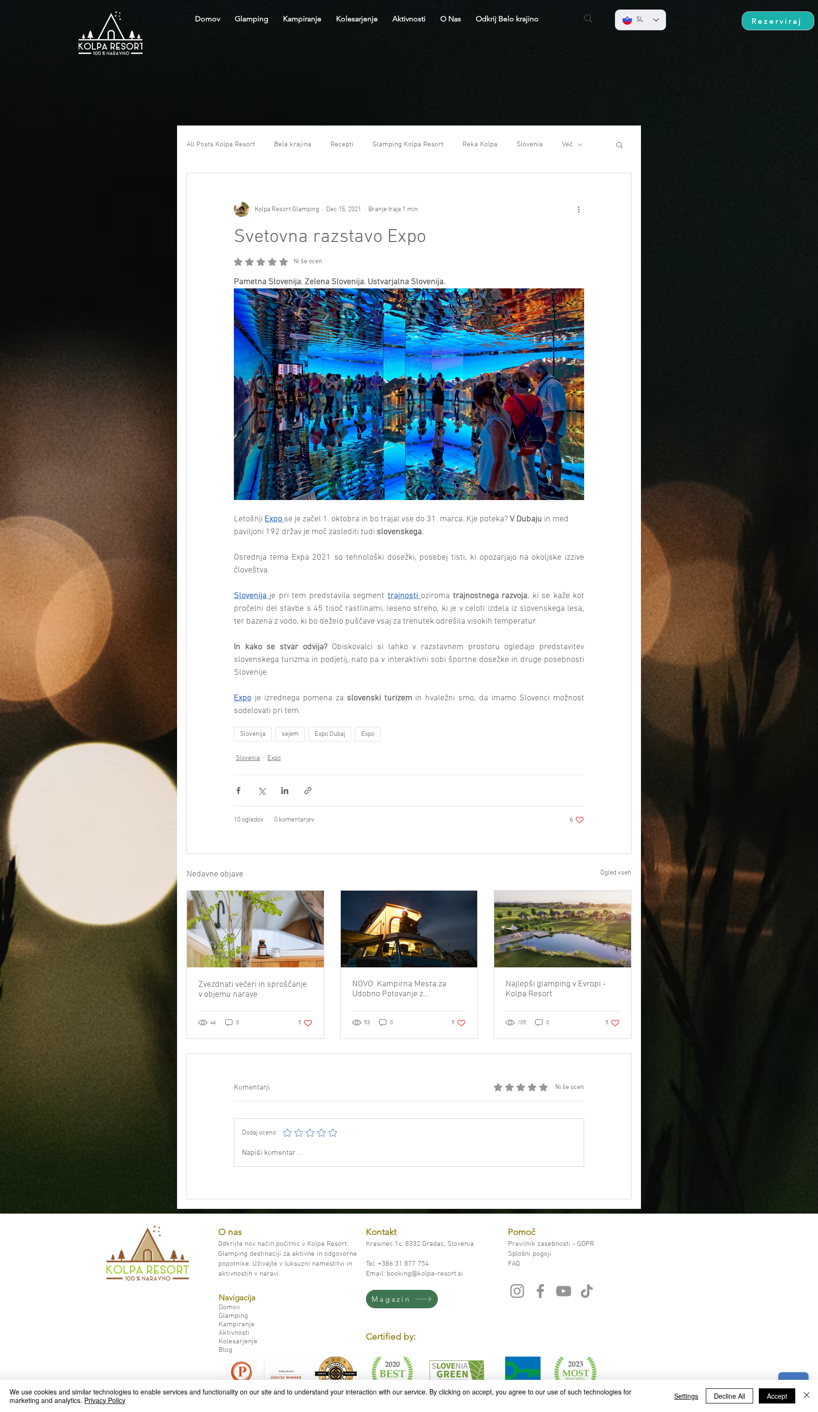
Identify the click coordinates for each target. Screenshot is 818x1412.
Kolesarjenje (238, 1341)
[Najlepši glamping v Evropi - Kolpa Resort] (562, 929)
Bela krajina (292, 144)
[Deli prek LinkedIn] (284, 790)
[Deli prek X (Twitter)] (261, 790)
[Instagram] (517, 1291)
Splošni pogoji (529, 1254)
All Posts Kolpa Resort (221, 144)
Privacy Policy (104, 1400)
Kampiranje (237, 1324)
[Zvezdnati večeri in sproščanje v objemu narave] (255, 929)
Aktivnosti (234, 1333)
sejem (290, 734)
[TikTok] (587, 1291)
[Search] (588, 18)
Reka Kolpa (480, 144)
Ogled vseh (615, 873)
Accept (777, 1396)
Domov (229, 1307)
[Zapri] (806, 1395)
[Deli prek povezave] (307, 790)
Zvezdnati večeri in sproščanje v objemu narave (252, 990)
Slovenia (529, 144)
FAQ (515, 1264)
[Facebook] (540, 1291)
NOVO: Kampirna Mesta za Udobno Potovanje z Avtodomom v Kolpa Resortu (403, 989)
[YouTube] (563, 1291)
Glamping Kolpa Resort (408, 144)
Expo (367, 734)
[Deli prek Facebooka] (238, 790)
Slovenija (253, 734)
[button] (619, 144)
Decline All (729, 1396)
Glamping (233, 1316)
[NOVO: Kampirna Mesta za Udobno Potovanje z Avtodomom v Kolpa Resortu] (409, 929)
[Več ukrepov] (578, 209)
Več (567, 144)
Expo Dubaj (330, 734)
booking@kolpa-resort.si (425, 1273)
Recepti (342, 144)
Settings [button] (686, 1396)
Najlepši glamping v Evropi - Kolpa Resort (556, 989)
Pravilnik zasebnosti (540, 1244)
